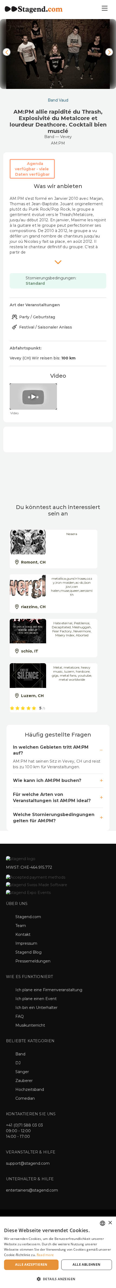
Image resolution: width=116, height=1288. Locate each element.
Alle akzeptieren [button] (31, 1264)
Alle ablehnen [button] (86, 1264)
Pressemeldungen (32, 961)
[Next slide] (109, 52)
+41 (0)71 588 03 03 (24, 1125)
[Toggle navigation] (104, 9)
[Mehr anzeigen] (58, 262)
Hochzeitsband (29, 1089)
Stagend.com (28, 916)
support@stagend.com (28, 1163)
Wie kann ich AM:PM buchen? (47, 780)
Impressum (26, 943)
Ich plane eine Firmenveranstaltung (48, 989)
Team (20, 925)
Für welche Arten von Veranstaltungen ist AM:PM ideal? (52, 797)
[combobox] (102, 1223)
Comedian (25, 1098)
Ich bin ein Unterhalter (36, 1007)
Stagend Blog (28, 952)
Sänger (22, 1071)
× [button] (110, 1223)
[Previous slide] (7, 52)
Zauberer (24, 1080)
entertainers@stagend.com (32, 1190)
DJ (18, 1062)
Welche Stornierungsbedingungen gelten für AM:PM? (53, 817)
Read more (45, 1255)
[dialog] (58, 1252)
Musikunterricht (30, 1025)
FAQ (19, 1016)
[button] (58, 1279)
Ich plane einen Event (36, 998)
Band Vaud (58, 100)
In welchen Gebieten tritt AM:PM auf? (50, 750)
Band (20, 1054)
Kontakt (22, 934)
